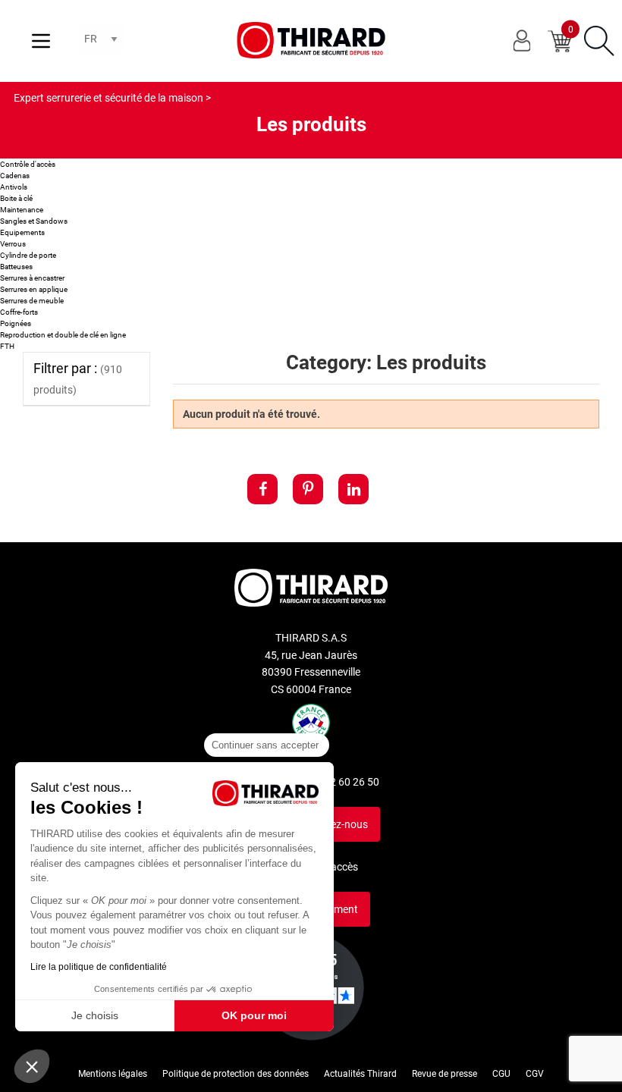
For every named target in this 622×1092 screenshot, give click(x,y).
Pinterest (308, 489)
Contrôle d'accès (27, 164)
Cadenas (15, 175)
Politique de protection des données (235, 1073)
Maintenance (21, 210)
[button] (32, 1066)
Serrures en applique (34, 289)
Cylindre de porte (28, 255)
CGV (535, 1073)
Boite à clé (16, 198)
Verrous (13, 244)
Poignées (15, 323)
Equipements (22, 232)
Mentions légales (112, 1073)
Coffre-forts (19, 312)
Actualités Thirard (360, 1073)
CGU (501, 1073)
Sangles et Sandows (34, 221)
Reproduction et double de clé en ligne (63, 335)
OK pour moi (254, 1015)
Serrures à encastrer (32, 278)
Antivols (13, 187)
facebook (262, 489)
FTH (7, 346)
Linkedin (353, 489)
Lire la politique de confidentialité (98, 967)
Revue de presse (444, 1073)
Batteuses (16, 266)
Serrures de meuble (32, 301)
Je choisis (94, 1015)
